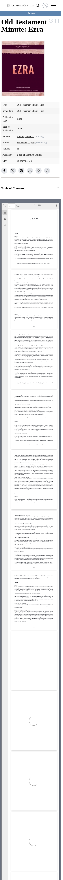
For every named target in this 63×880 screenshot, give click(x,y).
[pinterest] (21, 171)
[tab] (5, 213)
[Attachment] (4, 225)
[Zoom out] (34, 205)
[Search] (4, 205)
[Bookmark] (4, 218)
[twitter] (13, 171)
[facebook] (4, 171)
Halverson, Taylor (25, 142)
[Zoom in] (39, 205)
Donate (31, 13)
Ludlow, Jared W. (25, 136)
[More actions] (56, 205)
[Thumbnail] (4, 212)
